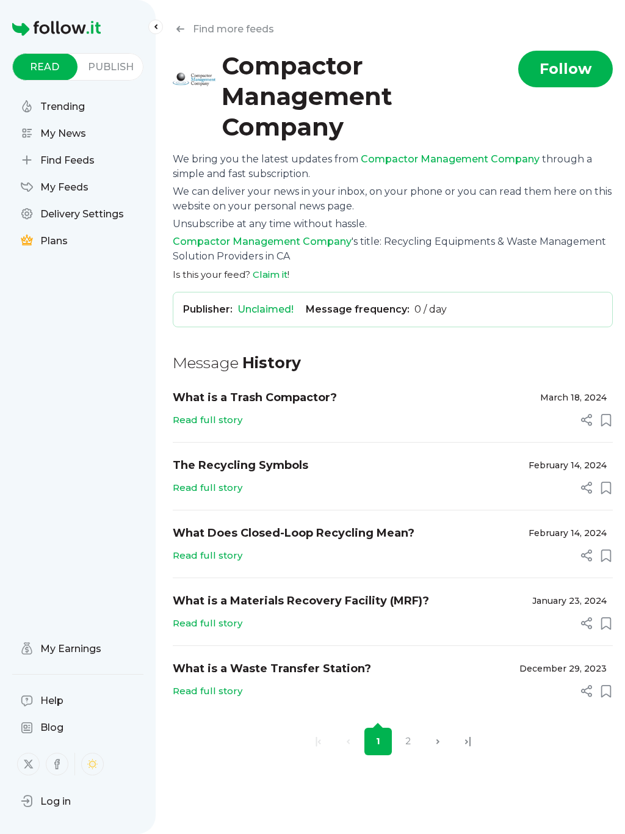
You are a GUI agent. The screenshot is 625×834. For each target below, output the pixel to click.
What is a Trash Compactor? (255, 397)
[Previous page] (348, 741)
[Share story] (586, 420)
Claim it (270, 274)
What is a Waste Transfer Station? (272, 668)
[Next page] (438, 741)
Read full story (207, 420)
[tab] (45, 67)
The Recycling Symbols (240, 465)
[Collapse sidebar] (155, 27)
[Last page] (468, 741)
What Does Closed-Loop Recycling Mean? (293, 533)
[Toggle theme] (92, 764)
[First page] (318, 741)
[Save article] (606, 420)
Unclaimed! (265, 309)
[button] (45, 801)
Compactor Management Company (450, 159)
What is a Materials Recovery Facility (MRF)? (301, 600)
